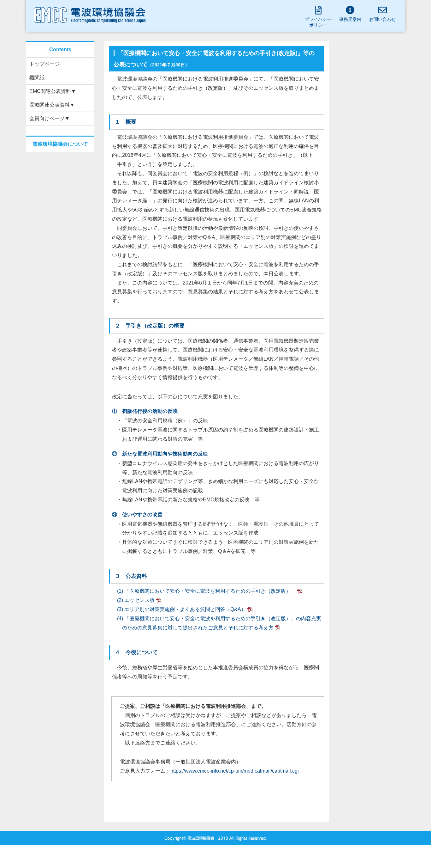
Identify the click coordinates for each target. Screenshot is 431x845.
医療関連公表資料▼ (52, 104)
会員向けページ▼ (49, 118)
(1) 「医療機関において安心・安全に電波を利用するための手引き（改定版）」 (206, 591)
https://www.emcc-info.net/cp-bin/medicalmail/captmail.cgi (234, 771)
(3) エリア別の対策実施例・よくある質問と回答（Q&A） (181, 609)
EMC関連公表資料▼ (52, 91)
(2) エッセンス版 (136, 600)
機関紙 (36, 77)
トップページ (44, 64)
